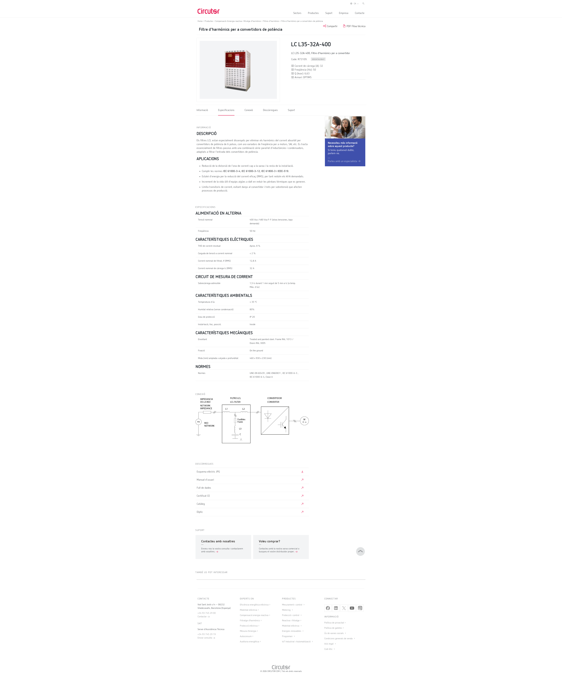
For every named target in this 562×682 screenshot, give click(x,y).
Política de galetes (333, 628)
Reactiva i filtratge (291, 620)
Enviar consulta (205, 638)
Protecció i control (291, 615)
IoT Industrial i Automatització (296, 642)
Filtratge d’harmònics (250, 620)
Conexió (249, 110)
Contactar (202, 617)
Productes (313, 13)
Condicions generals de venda (338, 638)
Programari (287, 636)
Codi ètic (328, 649)
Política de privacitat (334, 623)
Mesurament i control (292, 605)
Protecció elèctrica (249, 626)
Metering (286, 610)
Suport (328, 13)
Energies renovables (292, 631)
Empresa (343, 13)
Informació (202, 110)
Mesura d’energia (248, 631)
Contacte (359, 13)
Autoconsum (246, 636)
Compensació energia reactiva (254, 615)
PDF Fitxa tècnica (355, 26)
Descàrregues (270, 110)
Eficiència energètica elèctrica (254, 605)
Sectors (297, 13)
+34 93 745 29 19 (207, 634)
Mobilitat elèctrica (248, 610)
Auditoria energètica (249, 642)
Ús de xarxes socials (334, 633)
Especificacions (226, 110)
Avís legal (329, 644)
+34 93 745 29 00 (207, 613)
